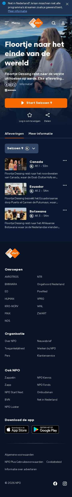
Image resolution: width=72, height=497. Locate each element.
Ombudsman (45, 392)
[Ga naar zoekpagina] (53, 23)
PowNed (42, 291)
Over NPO (10, 341)
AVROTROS (12, 277)
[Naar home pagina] (36, 23)
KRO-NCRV (11, 306)
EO (6, 291)
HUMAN (9, 299)
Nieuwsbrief (44, 341)
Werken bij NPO (46, 348)
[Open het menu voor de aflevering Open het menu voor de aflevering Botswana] (64, 210)
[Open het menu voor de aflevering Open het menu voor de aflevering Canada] (64, 160)
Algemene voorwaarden (19, 454)
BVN (7, 399)
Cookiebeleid (54, 462)
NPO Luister (12, 407)
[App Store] (17, 429)
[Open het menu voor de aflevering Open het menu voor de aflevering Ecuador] (64, 185)
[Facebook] (55, 484)
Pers (7, 355)
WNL (40, 306)
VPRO (40, 299)
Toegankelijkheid (15, 348)
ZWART (41, 313)
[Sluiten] (67, 4)
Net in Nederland (47, 399)
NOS (7, 321)
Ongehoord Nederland (50, 284)
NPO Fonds (43, 385)
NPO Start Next (14, 392)
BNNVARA (11, 284)
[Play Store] (45, 429)
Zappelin (10, 377)
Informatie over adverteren (21, 469)
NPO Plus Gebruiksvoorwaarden (24, 462)
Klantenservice (46, 355)
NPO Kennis (44, 377)
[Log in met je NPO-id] (63, 23)
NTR (39, 277)
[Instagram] (64, 484)
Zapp (8, 385)
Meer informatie (17, 11)
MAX (7, 313)
